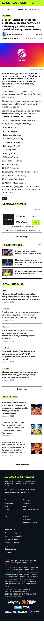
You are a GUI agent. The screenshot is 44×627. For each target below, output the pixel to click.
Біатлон (7, 516)
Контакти (8, 552)
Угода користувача (12, 539)
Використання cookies (13, 536)
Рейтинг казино (28, 513)
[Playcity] (14, 602)
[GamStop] (22, 607)
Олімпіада (26, 500)
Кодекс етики (10, 546)
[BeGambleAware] (16, 612)
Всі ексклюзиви (22, 464)
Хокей (7, 510)
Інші (4, 290)
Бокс (6, 506)
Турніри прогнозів (29, 522)
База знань (26, 519)
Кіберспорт (26, 503)
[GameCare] (34, 612)
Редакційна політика (13, 543)
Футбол (6, 15)
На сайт (36, 222)
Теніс (7, 513)
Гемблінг (25, 516)
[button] (33, 3)
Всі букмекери (22, 236)
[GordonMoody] (29, 602)
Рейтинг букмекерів (30, 510)
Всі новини (22, 389)
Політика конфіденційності (15, 533)
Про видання (10, 530)
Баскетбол (9, 503)
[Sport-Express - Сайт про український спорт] (13, 3)
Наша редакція (10, 549)
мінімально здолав (10, 117)
